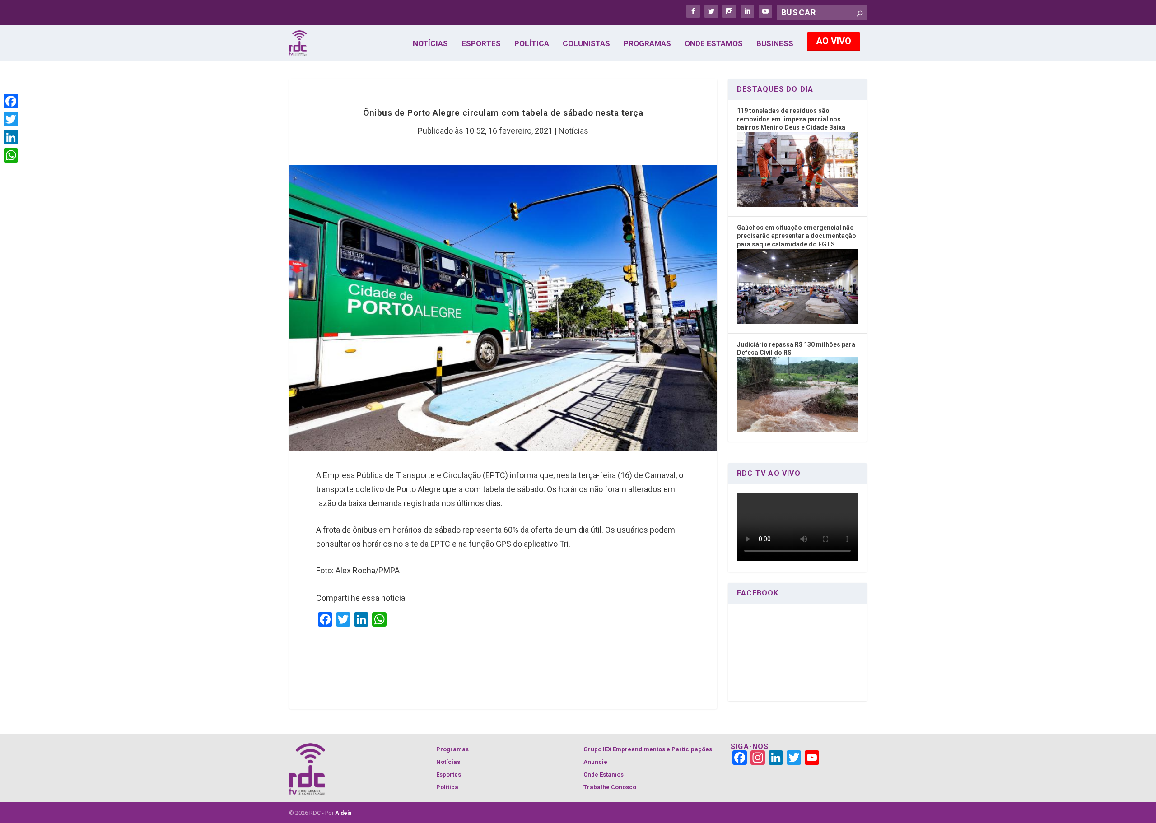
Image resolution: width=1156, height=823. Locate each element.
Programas (647, 44)
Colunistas (586, 44)
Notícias (430, 44)
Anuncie (595, 761)
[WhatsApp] (11, 155)
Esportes (481, 44)
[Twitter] (11, 119)
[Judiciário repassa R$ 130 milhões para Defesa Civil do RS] (797, 430)
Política (531, 44)
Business (774, 44)
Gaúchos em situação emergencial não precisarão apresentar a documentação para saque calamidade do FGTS (796, 236)
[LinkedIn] (11, 137)
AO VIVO (833, 41)
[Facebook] (11, 101)
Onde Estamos (714, 44)
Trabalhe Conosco (609, 787)
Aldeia (343, 813)
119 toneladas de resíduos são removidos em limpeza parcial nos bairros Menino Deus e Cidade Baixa (791, 119)
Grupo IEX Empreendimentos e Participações (647, 749)
